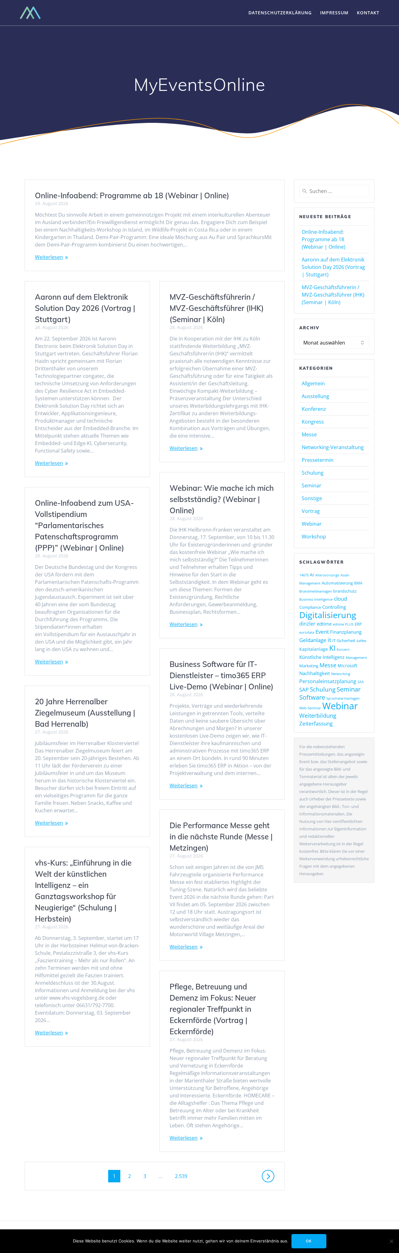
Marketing (308, 666)
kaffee (361, 640)
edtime (324, 624)
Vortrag (311, 511)
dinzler (307, 623)
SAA (361, 681)
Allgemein (313, 383)
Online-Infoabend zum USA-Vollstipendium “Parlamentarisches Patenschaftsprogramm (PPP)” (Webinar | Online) (84, 525)
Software (312, 697)
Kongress (313, 421)
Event (322, 631)
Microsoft (347, 666)
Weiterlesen (49, 257)
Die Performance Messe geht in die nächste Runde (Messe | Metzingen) (221, 836)
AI (312, 575)
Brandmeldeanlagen (315, 591)
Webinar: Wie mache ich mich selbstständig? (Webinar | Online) (222, 499)
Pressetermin (318, 460)
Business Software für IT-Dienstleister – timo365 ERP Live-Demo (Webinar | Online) (221, 675)
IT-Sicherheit (343, 640)
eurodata (306, 632)
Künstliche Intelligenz (321, 657)
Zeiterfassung (316, 723)
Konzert (343, 649)
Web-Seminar (310, 708)
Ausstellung (315, 396)
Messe (309, 434)
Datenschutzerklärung (280, 13)
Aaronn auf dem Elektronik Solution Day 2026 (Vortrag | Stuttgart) (85, 308)
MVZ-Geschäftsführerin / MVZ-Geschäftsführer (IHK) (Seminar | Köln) (217, 308)
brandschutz (345, 591)
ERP (358, 624)
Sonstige (312, 498)
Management (356, 657)
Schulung (313, 472)
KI (332, 648)
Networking (340, 673)
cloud (340, 598)
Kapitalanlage (313, 649)
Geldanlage (312, 640)
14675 (304, 575)
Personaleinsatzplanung (327, 681)
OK (309, 1241)
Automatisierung (337, 583)
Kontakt (368, 13)
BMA (358, 583)
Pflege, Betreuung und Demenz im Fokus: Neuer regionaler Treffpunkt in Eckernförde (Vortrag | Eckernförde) (213, 1009)
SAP (304, 689)
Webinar (312, 523)
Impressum (334, 13)
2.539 (181, 1176)
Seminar (311, 485)
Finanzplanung (346, 632)
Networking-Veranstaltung (333, 447)
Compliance (310, 607)
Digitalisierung (327, 615)
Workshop (314, 536)
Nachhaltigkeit (314, 673)
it (329, 640)
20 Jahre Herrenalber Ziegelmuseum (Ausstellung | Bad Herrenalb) (85, 713)
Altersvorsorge (327, 575)
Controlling (334, 607)
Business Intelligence (316, 599)
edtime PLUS (343, 624)
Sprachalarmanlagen (343, 698)
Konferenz (314, 409)
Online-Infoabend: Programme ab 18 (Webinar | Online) (132, 195)
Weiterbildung (317, 715)
